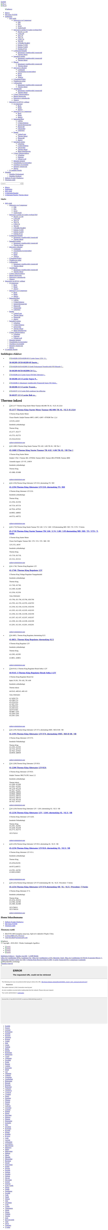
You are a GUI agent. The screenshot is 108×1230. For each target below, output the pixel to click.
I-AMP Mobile (33, 956)
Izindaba (8, 172)
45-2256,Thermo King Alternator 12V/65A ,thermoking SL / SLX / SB (39, 848)
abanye (20, 109)
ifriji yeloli (12, 18)
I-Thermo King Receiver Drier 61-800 (39, 960)
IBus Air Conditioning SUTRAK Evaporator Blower (82, 958)
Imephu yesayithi (21, 956)
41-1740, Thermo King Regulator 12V (25, 570)
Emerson (21, 157)
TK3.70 (20, 35)
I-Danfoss (21, 144)
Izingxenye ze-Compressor (22, 20)
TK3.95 (20, 41)
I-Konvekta (21, 128)
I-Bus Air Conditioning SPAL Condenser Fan (16, 958)
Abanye (20, 77)
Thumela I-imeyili (7, 963)
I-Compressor (18, 104)
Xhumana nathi (10, 180)
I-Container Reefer (15, 170)
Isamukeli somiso (19, 56)
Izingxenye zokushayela (22, 98)
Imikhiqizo (8, 16)
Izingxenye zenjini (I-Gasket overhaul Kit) (28, 30)
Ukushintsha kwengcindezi (27, 71)
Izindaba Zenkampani (16, 174)
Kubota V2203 (23, 47)
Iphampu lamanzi (19, 161)
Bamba (16, 132)
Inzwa (20, 73)
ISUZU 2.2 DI (23, 32)
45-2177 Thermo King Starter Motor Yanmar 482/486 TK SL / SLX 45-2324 (42, 410)
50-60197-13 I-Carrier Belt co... (22, 395)
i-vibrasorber (18, 83)
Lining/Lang (22, 134)
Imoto (20, 75)
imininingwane (20, 442)
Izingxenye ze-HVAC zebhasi (19, 102)
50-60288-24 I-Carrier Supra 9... (23, 379)
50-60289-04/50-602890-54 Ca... (23, 371)
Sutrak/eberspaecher (24, 125)
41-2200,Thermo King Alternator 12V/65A (27, 768)
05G (19, 24)
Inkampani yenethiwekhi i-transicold (30, 52)
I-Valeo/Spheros (23, 123)
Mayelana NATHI (11, 15)
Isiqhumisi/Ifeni (19, 119)
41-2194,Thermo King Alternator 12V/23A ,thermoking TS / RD (37, 487)
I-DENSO (21, 130)
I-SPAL (20, 121)
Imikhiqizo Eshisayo (7, 956)
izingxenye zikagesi (20, 68)
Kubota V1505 (23, 45)
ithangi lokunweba (20, 96)
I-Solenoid (21, 70)
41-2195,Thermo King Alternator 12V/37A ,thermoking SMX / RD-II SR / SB (42, 734)
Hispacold (21, 127)
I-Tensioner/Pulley (20, 79)
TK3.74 (20, 37)
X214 (20, 26)
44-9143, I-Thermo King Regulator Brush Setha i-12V (32, 673)
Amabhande (18, 89)
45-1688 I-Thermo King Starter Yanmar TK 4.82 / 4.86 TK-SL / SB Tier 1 (41, 450)
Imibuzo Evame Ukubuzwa (14, 178)
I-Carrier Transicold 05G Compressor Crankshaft (69, 960)
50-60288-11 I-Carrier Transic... (23, 387)
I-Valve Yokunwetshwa (21, 94)
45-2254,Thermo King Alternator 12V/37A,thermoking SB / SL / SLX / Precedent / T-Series (48, 887)
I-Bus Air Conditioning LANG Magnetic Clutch (48, 958)
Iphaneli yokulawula (20, 166)
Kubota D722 (22, 49)
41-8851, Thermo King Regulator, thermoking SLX (31, 639)
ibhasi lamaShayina (24, 151)
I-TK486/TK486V (24, 43)
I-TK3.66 (21, 34)
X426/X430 (22, 28)
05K (19, 22)
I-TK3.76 (21, 39)
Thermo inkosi (22, 54)
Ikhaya (7, 13)
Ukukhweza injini (19, 81)
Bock (19, 106)
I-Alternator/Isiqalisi (20, 51)
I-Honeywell (22, 159)
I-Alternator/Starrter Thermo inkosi (16, 195)
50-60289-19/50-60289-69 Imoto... (24, 362)
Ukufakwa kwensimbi (21, 165)
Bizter (20, 108)
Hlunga (16, 62)
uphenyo (12, 442)
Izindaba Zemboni (15, 176)
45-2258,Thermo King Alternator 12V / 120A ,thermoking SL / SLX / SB (40, 813)
